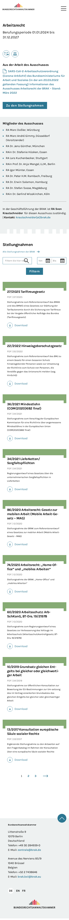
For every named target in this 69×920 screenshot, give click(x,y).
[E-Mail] (6, 53)
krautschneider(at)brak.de (33, 217)
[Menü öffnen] (62, 8)
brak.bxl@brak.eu (29, 876)
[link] (34, 325)
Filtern (34, 271)
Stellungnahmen (18, 244)
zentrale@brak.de (29, 850)
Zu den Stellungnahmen (25, 105)
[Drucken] (15, 53)
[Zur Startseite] (18, 7)
